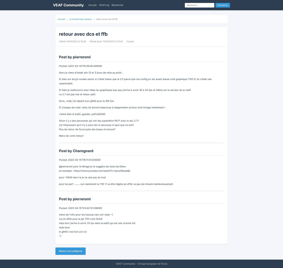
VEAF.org (104, 5)
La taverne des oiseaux (80, 19)
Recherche (117, 5)
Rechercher (223, 5)
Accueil (92, 5)
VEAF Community (68, 5)
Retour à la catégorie (70, 251)
